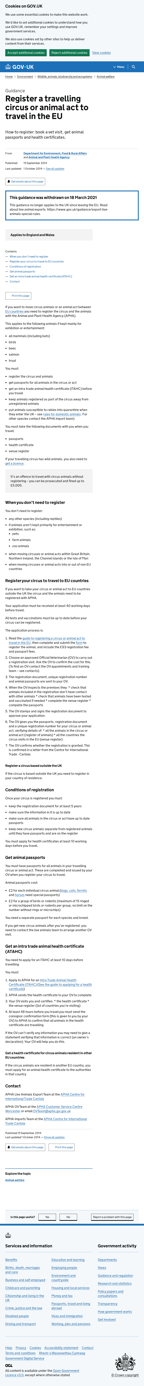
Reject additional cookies (69, 53)
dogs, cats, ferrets (74, 890)
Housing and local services (70, 1288)
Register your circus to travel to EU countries (37, 261)
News (102, 1268)
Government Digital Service (24, 1358)
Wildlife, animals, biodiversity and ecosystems (64, 76)
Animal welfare (105, 76)
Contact (15, 281)
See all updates (55, 168)
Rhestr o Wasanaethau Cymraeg (62, 1353)
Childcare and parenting (22, 1288)
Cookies (35, 1348)
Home (9, 76)
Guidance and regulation (115, 1276)
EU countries (14, 311)
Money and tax (62, 1296)
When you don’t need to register (29, 256)
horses (20, 895)
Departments (107, 1260)
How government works (115, 1312)
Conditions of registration (25, 266)
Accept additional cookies (26, 53)
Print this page (20, 295)
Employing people (64, 1268)
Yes (50, 1217)
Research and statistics (115, 1283)
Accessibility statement (61, 1348)
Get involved (107, 1319)
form (79, 643)
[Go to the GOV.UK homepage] (19, 67)
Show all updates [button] (54, 1137)
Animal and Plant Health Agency (49, 157)
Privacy (21, 1348)
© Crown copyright (125, 1375)
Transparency (107, 1304)
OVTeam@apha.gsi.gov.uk (52, 1111)
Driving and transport (20, 1324)
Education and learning (67, 1260)
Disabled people (17, 1316)
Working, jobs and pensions (70, 1324)
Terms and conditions (20, 1353)
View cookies (101, 52)
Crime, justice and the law (23, 1308)
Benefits (11, 1260)
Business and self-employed (25, 1280)
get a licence (14, 463)
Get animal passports (22, 271)
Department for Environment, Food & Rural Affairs (55, 153)
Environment (25, 76)
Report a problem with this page (112, 1217)
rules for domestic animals (62, 414)
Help (8, 1348)
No (72, 1217)
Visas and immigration (67, 1316)
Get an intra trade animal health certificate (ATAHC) (41, 276)
